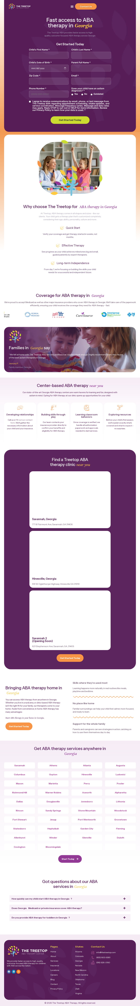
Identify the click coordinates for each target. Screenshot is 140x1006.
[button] (72, 6)
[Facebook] (9, 972)
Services (54, 961)
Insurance (54, 965)
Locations (54, 970)
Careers (54, 975)
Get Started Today (70, 120)
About (53, 956)
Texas (78, 984)
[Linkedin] (14, 972)
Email (75, 75)
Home (53, 951)
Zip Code (34, 75)
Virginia (78, 993)
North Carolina (81, 975)
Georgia (79, 961)
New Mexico (80, 970)
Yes (76, 94)
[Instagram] (18, 972)
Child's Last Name (81, 50)
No (85, 94)
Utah (77, 989)
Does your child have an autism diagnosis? (87, 89)
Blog (52, 979)
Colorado (79, 956)
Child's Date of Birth (40, 62)
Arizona (78, 951)
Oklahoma (79, 979)
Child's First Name (39, 50)
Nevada (78, 965)
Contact (54, 984)
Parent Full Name (81, 62)
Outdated (98, 94)
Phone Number (37, 88)
